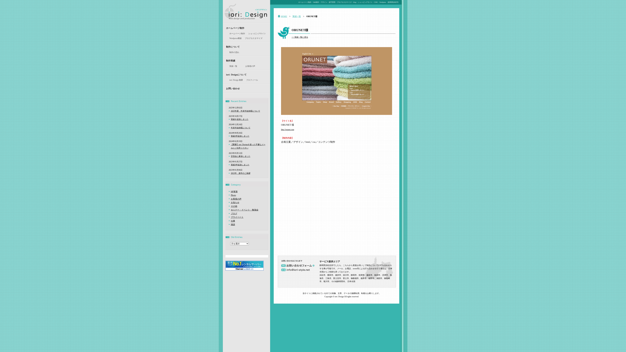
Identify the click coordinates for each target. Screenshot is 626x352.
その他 (234, 206)
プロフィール (252, 80)
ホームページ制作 (235, 28)
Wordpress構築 (235, 38)
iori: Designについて (236, 74)
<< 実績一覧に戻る (300, 37)
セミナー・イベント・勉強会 (244, 210)
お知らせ (235, 202)
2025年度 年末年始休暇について (245, 111)
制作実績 (230, 60)
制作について (233, 46)
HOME (284, 16)
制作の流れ (234, 52)
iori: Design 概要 (236, 80)
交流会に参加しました (240, 156)
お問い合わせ (233, 88)
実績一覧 (233, 66)
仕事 (233, 221)
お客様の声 (250, 66)
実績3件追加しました (240, 136)
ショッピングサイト (257, 33)
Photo (233, 195)
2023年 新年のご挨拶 (240, 173)
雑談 (233, 224)
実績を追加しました (239, 119)
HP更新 (234, 191)
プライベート (237, 217)
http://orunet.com (287, 130)
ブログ (234, 213)
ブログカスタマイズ (253, 38)
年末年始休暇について (240, 128)
